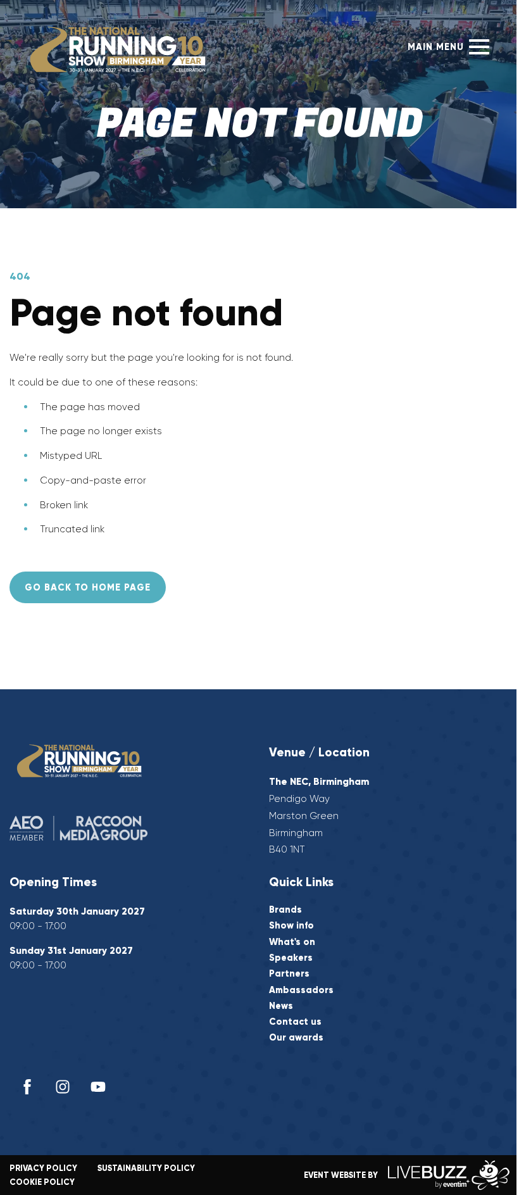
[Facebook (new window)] (27, 1086)
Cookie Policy (42, 1182)
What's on (292, 942)
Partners (289, 973)
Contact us (295, 1022)
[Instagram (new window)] (62, 1086)
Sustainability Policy (146, 1168)
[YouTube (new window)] (98, 1086)
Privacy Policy (43, 1168)
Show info (291, 925)
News (281, 1006)
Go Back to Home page (88, 587)
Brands (285, 909)
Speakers (291, 958)
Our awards (296, 1037)
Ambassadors (301, 990)
